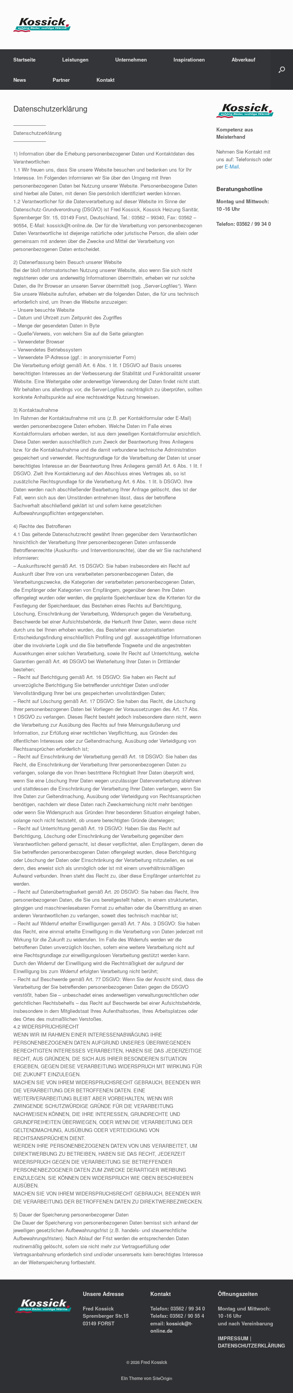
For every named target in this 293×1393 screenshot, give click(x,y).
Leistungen (75, 59)
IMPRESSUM (233, 1338)
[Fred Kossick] (42, 24)
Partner (61, 79)
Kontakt (105, 79)
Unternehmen (131, 59)
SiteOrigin (162, 1378)
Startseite (24, 59)
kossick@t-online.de (171, 1327)
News (19, 79)
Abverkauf (243, 59)
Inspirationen (189, 59)
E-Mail (232, 166)
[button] (281, 69)
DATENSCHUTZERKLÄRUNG (251, 1345)
